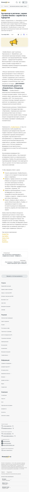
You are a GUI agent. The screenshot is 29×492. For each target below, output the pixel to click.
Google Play (5, 234)
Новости (6, 6)
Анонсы (3, 10)
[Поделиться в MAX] (24, 34)
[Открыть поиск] (17, 2)
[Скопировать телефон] (13, 426)
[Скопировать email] (13, 428)
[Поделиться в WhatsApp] (21, 34)
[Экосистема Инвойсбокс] (23, 2)
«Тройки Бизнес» (15, 127)
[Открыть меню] (26, 2)
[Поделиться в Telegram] (18, 34)
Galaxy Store (5, 238)
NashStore (5, 242)
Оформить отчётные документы (14, 276)
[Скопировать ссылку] (26, 34)
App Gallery (5, 236)
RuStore (4, 240)
